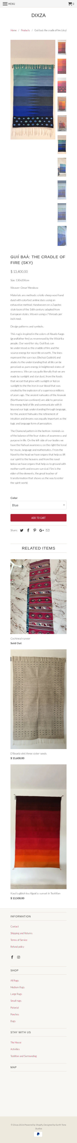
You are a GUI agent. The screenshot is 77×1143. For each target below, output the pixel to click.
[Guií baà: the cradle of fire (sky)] (32, 89)
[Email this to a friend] (47, 530)
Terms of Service (18, 939)
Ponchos (14, 1014)
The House (15, 1042)
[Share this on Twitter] (21, 530)
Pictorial (14, 1007)
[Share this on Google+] (41, 530)
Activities (15, 1049)
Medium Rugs (17, 987)
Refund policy (17, 946)
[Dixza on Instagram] (19, 957)
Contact (14, 926)
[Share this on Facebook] (28, 530)
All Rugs (14, 980)
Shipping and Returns (21, 933)
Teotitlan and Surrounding (23, 1056)
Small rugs (15, 1000)
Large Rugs (16, 993)
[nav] (9, 3)
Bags (13, 1021)
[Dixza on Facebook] (12, 957)
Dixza (38, 15)
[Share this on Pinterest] (34, 530)
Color (14, 497)
